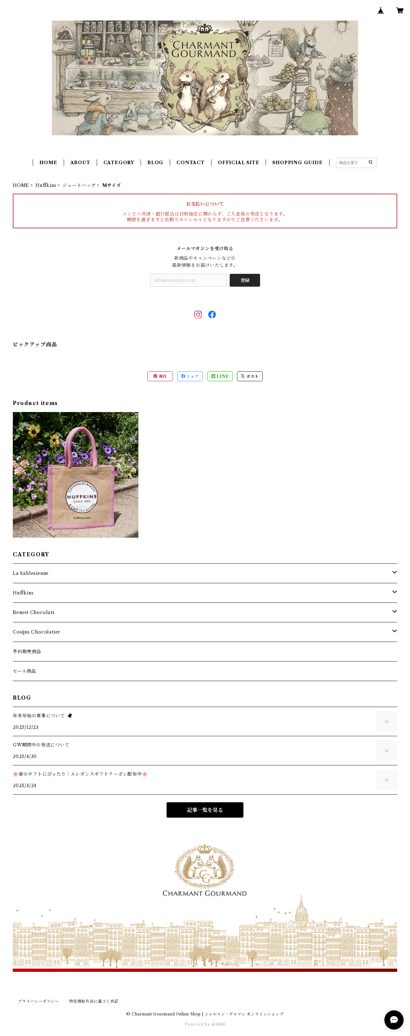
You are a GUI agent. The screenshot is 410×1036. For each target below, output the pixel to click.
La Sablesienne (31, 573)
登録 (245, 280)
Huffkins (46, 185)
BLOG (155, 162)
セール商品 (24, 671)
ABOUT (80, 162)
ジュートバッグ (79, 185)
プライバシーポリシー (38, 1001)
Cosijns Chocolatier (36, 632)
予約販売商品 (27, 651)
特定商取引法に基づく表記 (94, 1001)
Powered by (198, 1024)
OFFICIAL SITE (238, 162)
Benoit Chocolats (34, 612)
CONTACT (190, 162)
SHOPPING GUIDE (297, 162)
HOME (48, 162)
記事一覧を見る (205, 810)
